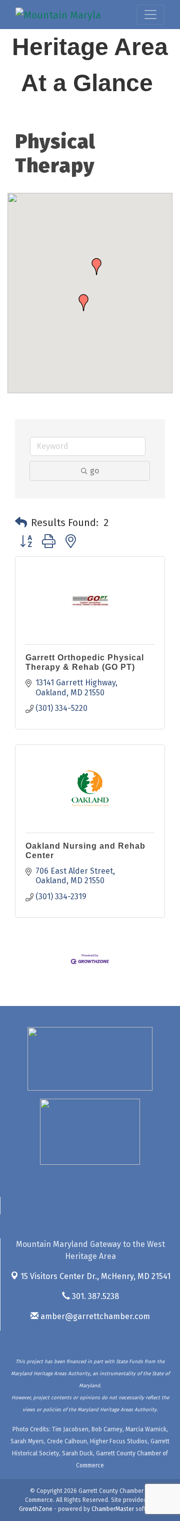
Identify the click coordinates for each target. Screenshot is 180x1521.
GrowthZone (35, 1508)
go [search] (94, 470)
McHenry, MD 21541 (95, 1276)
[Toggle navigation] (150, 15)
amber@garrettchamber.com (94, 1316)
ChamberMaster (113, 1508)
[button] (83, 302)
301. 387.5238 (94, 1296)
